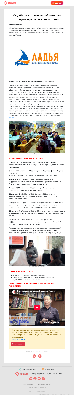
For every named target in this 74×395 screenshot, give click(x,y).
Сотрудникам (28, 384)
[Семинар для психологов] (37, 251)
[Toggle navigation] (67, 3)
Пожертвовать (18, 344)
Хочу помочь (57, 3)
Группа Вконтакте (18, 339)
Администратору (44, 384)
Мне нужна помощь (29, 369)
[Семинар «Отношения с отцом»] (37, 137)
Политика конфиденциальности (37, 387)
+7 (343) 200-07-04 (55, 374)
